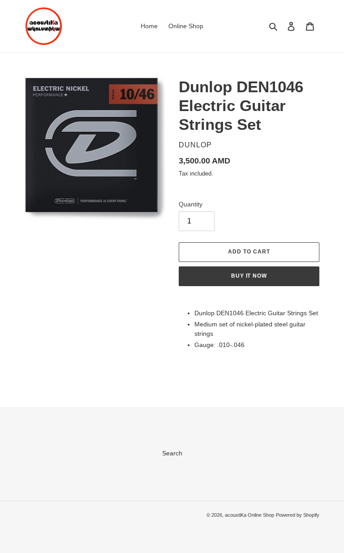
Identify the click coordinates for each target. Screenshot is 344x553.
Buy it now (249, 276)
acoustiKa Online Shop (249, 515)
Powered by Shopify (297, 515)
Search (172, 453)
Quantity (190, 204)
